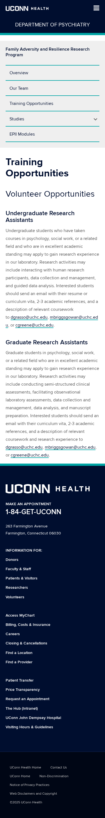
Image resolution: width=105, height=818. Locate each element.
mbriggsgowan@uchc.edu (70, 447)
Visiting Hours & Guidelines (29, 727)
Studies (17, 119)
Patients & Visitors (22, 578)
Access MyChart (20, 615)
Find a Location (19, 652)
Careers (13, 634)
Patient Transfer (20, 680)
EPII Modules (22, 134)
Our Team (19, 88)
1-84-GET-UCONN (33, 512)
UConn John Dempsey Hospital (33, 717)
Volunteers (15, 597)
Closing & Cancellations (26, 643)
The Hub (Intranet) (22, 708)
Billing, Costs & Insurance (28, 624)
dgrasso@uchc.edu (29, 317)
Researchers (17, 587)
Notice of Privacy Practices (30, 785)
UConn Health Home (25, 767)
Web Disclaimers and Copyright (33, 794)
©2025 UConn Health (26, 802)
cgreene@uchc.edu (34, 325)
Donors (12, 559)
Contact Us (58, 767)
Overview (19, 73)
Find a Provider (19, 662)
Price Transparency (23, 689)
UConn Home (20, 776)
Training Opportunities (31, 103)
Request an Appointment (27, 698)
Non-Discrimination (54, 776)
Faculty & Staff (18, 569)
